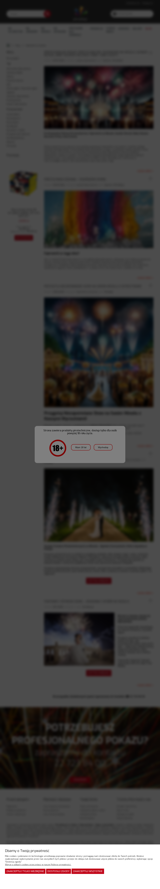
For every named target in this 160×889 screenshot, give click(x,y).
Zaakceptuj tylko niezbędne (25, 871)
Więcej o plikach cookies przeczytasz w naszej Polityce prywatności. (38, 864)
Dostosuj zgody (59, 871)
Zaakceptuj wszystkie (87, 871)
